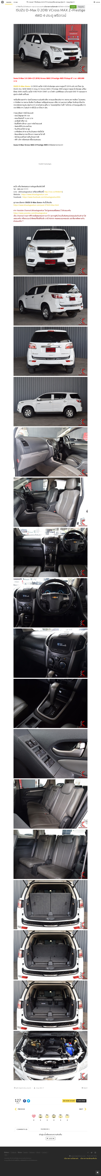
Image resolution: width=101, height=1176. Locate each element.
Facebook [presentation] (45, 1129)
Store (16, 2)
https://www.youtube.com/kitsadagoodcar (30, 213)
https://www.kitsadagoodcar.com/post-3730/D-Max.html (36, 205)
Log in (51, 1138)
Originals (13, 1152)
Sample (25, 1152)
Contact (44, 1152)
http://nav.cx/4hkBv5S (53, 192)
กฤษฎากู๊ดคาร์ (70, 2)
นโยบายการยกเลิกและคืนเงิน (88, 1158)
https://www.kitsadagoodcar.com (35, 194)
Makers (8, 2)
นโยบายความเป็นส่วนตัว (51, 6)
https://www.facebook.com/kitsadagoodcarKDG (41, 197)
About (38, 1152)
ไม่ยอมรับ (81, 7)
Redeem (32, 1152)
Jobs (5, 1155)
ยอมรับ (73, 7)
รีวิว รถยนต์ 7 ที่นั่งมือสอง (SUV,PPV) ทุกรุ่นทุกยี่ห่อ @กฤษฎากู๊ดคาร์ (46, 2)
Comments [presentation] (22, 1129)
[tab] (22, 1129)
